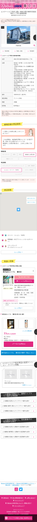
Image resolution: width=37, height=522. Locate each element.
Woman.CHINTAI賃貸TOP (8, 483)
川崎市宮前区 (15, 485)
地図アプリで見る (31, 202)
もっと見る (18, 252)
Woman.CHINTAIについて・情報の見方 (19, 503)
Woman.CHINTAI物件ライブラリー (25, 483)
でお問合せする (25, 281)
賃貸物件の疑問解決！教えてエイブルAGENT (18, 511)
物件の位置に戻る (31, 198)
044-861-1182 (25, 277)
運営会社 (6, 498)
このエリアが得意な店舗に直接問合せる (20, 518)
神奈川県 (7, 485)
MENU (34, 6)
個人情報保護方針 (17, 498)
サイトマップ (19, 500)
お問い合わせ (31, 498)
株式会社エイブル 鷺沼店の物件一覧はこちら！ (18, 353)
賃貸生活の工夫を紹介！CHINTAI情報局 (18, 514)
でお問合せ (18, 344)
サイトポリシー (19, 506)
